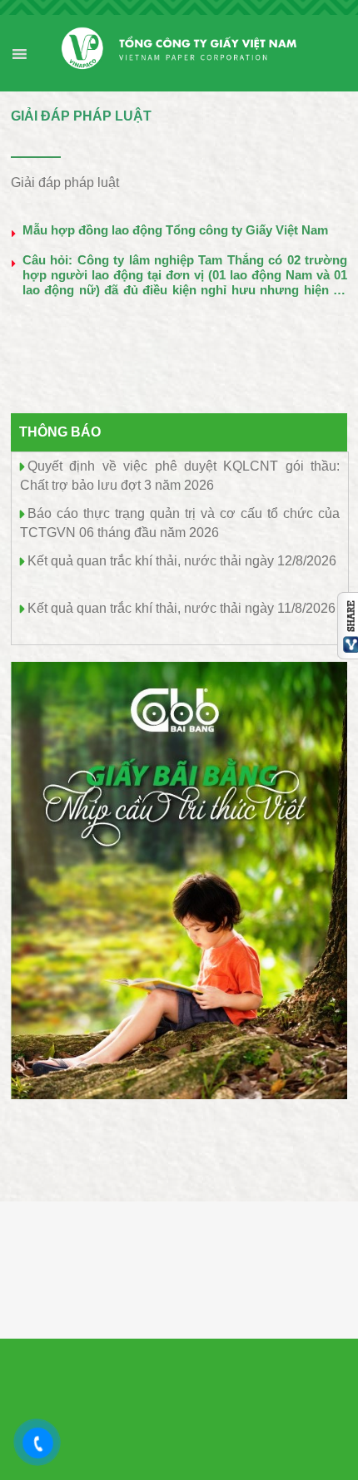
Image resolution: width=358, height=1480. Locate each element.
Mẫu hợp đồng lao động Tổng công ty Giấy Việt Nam (175, 230)
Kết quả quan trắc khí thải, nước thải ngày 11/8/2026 (181, 608)
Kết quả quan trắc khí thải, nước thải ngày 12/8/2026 (181, 561)
